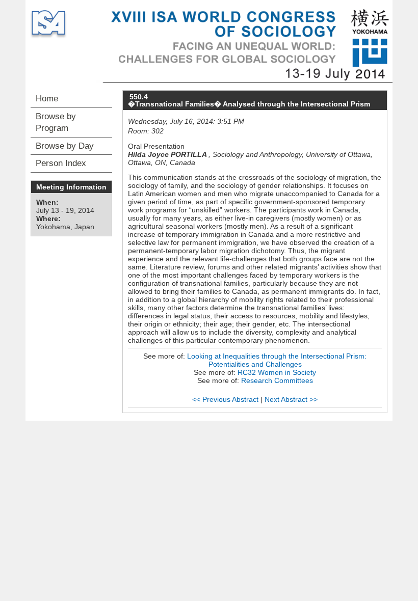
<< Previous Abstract (225, 399)
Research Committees (277, 380)
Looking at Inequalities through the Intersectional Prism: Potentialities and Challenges (277, 360)
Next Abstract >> (291, 399)
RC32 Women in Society (277, 372)
